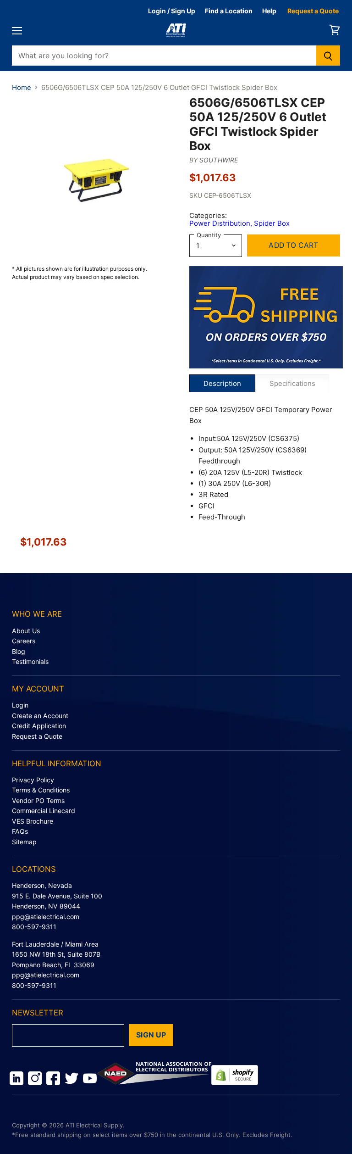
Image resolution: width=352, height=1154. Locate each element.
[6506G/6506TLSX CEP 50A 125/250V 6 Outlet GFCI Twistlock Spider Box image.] (96, 179)
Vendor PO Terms (38, 800)
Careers (23, 641)
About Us (26, 631)
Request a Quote (313, 11)
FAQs (20, 831)
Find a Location (229, 11)
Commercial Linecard (43, 810)
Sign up (151, 1035)
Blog (18, 651)
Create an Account (40, 715)
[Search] (328, 55)
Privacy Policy (33, 780)
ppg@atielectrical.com (45, 916)
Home (21, 87)
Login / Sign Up (171, 11)
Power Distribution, (221, 223)
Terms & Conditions (41, 790)
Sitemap (24, 842)
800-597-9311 (34, 927)
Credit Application (39, 726)
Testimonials (30, 661)
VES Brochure (32, 821)
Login (20, 705)
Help (269, 11)
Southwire (218, 160)
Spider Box (272, 223)
